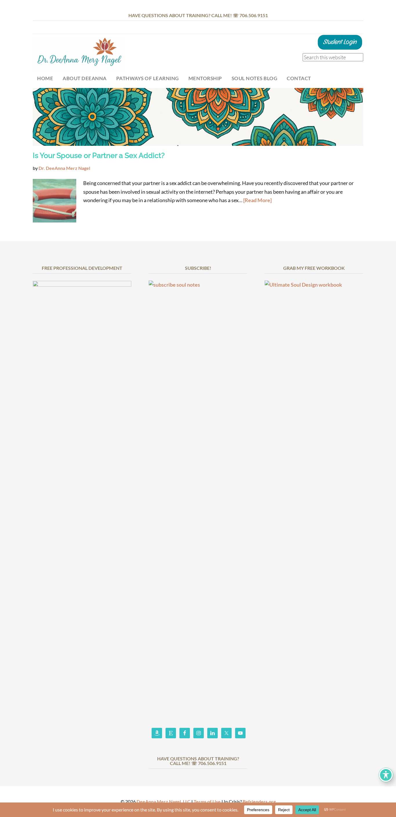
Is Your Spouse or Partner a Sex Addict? (99, 155)
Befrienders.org (259, 801)
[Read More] (257, 200)
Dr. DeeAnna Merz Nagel (79, 54)
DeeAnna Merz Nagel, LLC (163, 801)
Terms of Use (207, 801)
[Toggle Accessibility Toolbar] (386, 775)
